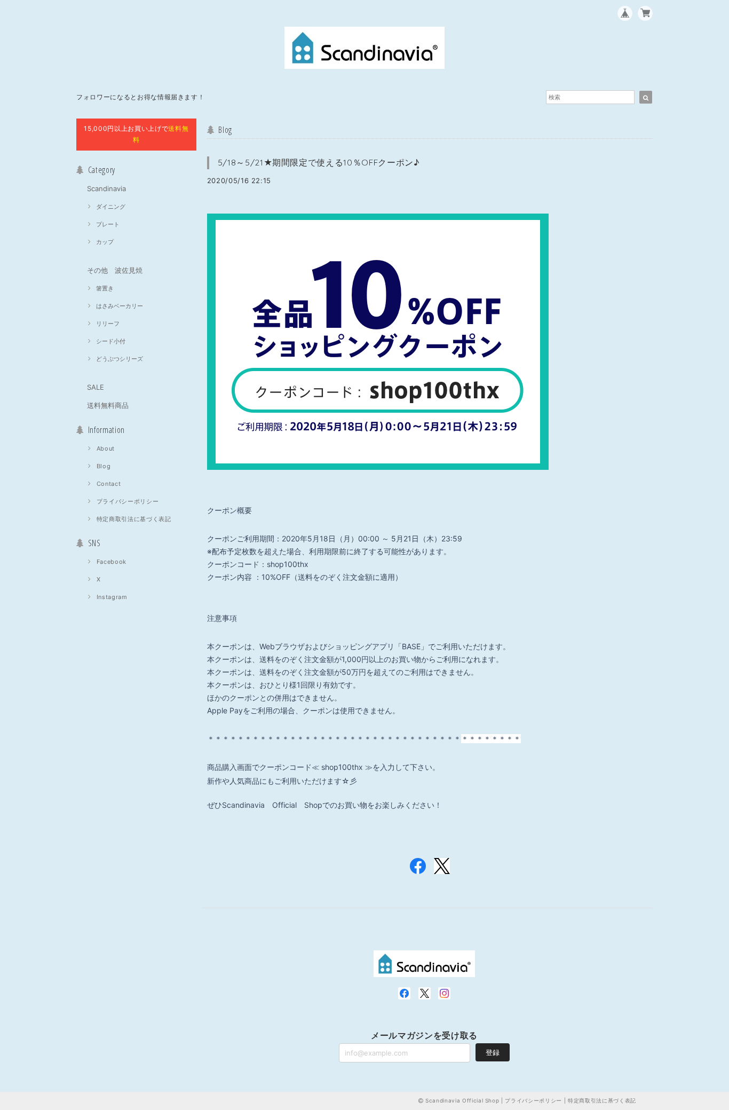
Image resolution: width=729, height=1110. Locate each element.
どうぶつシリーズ (119, 359)
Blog (104, 466)
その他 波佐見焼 (114, 270)
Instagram (112, 597)
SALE (95, 387)
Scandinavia (106, 188)
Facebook (111, 561)
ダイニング (110, 206)
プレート (108, 224)
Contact (109, 483)
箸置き (105, 288)
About (106, 448)
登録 (493, 1052)
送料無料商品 (108, 405)
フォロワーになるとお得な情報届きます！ (140, 97)
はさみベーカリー (119, 306)
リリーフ (108, 323)
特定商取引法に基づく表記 (134, 519)
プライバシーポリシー (128, 501)
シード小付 (110, 341)
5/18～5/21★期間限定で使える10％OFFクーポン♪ (319, 162)
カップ (105, 242)
